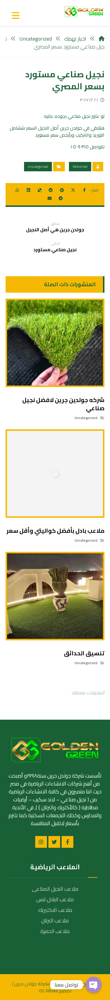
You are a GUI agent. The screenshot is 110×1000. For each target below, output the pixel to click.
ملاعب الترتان (55, 920)
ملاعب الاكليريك (55, 910)
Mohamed (80, 166)
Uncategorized (38, 166)
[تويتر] (54, 842)
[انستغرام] (41, 842)
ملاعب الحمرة (55, 931)
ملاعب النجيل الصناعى (55, 889)
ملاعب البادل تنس (55, 899)
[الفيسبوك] (67, 842)
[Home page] (101, 38)
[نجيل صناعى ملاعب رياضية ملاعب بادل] (83, 11)
